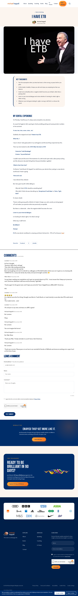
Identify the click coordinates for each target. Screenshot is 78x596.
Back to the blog (38, 12)
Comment (7, 380)
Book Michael (63, 3)
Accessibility (55, 585)
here (63, 233)
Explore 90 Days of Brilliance (18, 484)
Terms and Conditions (45, 585)
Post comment (9, 414)
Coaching (36, 3)
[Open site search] (69, 3)
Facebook (22, 243)
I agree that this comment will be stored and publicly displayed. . (23, 399)
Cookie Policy (63, 585)
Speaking (30, 3)
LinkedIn (34, 243)
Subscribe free (39, 439)
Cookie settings (70, 585)
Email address (14, 361)
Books (42, 3)
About (25, 3)
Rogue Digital (9, 590)
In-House (50, 3)
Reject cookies (71, 593)
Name (5, 370)
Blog (46, 3)
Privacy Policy (37, 399)
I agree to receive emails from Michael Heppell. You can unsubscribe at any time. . (63, 555)
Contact (56, 3)
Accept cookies (59, 593)
